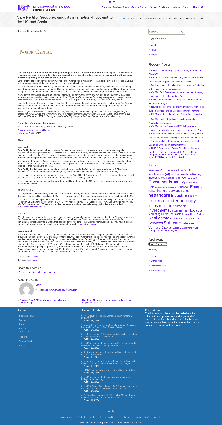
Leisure (174, 210)
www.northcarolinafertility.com (31, 207)
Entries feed (156, 261)
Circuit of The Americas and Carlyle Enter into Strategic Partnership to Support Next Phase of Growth (108, 326)
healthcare (32, 260)
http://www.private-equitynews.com (60, 290)
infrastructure (159, 205)
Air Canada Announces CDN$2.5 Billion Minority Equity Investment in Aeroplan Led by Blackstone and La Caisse (108, 396)
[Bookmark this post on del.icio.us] (55, 272)
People (153, 7)
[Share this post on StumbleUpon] (45, 272)
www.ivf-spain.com (87, 224)
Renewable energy (181, 218)
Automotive (176, 174)
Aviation (187, 174)
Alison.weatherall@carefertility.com (34, 130)
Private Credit (189, 214)
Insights (176, 7)
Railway (200, 214)
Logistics (196, 210)
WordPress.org (158, 270)
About (196, 7)
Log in (153, 256)
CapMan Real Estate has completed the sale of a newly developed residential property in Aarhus (108, 344)
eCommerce (171, 187)
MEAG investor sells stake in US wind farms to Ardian (176, 114)
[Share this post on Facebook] (19, 272)
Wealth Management (170, 231)
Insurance (179, 206)
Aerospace (153, 170)
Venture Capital (139, 7)
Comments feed (158, 266)
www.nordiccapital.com (71, 251)
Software (172, 222)
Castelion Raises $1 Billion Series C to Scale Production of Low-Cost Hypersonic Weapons (109, 335)
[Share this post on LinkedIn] (34, 272)
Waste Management (182, 228)
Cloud (179, 178)
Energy (196, 186)
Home (124, 18)
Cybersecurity (190, 182)
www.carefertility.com (27, 183)
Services (155, 223)
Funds (185, 190)
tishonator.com (136, 422)
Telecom (188, 223)
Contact (186, 7)
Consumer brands (165, 181)
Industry (192, 196)
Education (182, 187)
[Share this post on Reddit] (39, 272)
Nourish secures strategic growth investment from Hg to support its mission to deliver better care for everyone (108, 362)
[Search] (202, 7)
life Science (184, 211)
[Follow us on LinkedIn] (109, 1)
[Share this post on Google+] (24, 272)
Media (164, 213)
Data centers (160, 187)
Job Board (164, 7)
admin (23, 31)
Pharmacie (175, 214)
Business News (121, 7)
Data (151, 187)
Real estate (158, 218)
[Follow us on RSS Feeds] (114, 1)
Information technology (172, 200)
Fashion (151, 191)
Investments (158, 210)
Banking (196, 174)
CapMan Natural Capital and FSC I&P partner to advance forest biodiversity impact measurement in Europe (109, 387)
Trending (106, 7)
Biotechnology (156, 177)
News (132, 18)
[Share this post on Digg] (50, 272)
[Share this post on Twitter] (29, 272)
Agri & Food (169, 170)
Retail (196, 218)
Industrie (179, 195)
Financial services (168, 190)
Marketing (154, 214)
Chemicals (171, 178)
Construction (190, 177)
